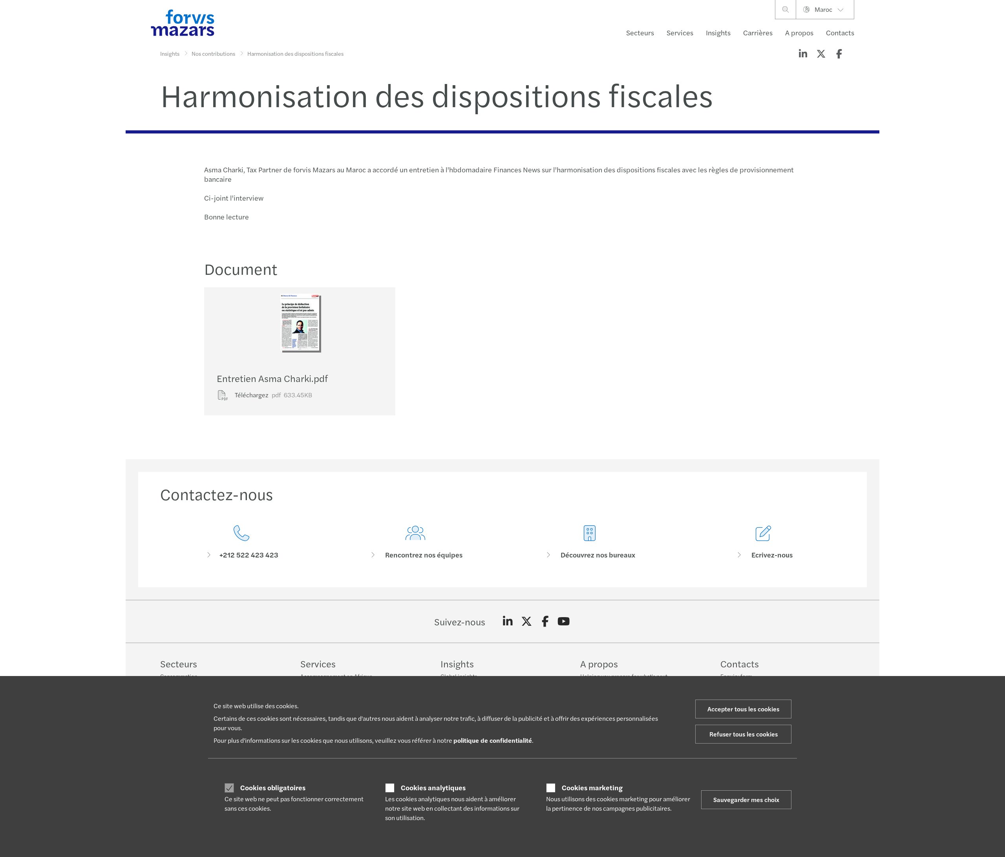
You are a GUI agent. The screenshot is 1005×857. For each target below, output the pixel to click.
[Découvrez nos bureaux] (589, 542)
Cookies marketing (592, 787)
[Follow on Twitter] (527, 621)
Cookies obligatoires (272, 787)
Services (680, 32)
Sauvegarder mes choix (746, 799)
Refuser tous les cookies (743, 733)
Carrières (758, 32)
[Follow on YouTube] (564, 621)
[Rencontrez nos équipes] (416, 542)
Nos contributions (213, 53)
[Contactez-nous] (241, 542)
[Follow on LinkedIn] (508, 621)
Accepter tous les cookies (743, 708)
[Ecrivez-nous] (764, 542)
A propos (799, 32)
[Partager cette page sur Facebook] (839, 53)
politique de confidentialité (492, 740)
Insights (718, 32)
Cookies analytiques (433, 787)
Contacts (840, 32)
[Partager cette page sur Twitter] (821, 53)
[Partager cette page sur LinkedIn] (803, 53)
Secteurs (640, 32)
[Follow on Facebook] (545, 621)
